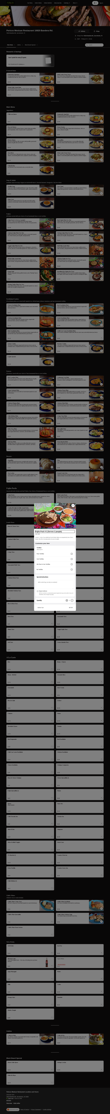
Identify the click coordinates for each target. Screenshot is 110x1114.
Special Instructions (42, 577)
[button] (55, 516)
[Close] (73, 505)
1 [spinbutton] (69, 600)
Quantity (39, 600)
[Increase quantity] (72, 600)
